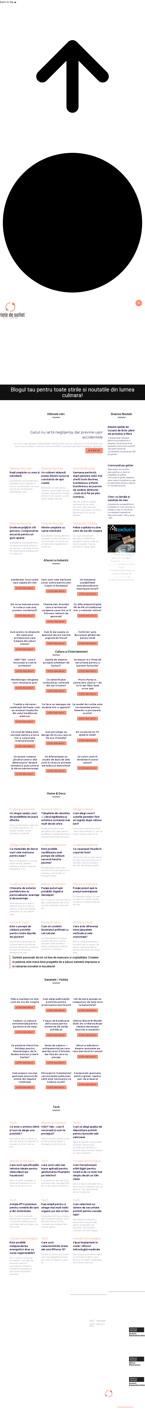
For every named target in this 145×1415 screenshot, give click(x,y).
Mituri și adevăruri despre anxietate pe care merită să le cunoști (87, 1048)
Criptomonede (120, 577)
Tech (13, 1122)
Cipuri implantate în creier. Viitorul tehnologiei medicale (86, 1246)
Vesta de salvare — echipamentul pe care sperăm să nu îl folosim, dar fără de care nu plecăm (56, 1051)
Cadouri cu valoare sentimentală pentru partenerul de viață (25, 1023)
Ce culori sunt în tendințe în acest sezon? (87, 759)
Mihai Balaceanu (134, 1363)
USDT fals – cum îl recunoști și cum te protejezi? (25, 662)
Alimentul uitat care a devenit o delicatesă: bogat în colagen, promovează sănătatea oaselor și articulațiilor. (72, 365)
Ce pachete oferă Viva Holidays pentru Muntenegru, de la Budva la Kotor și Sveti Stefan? (24, 1051)
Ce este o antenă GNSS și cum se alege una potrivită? (24, 1130)
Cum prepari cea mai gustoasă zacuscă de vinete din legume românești (25, 1077)
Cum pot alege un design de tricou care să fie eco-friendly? (56, 735)
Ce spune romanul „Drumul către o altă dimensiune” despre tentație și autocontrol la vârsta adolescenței (25, 762)
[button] (138, 302)
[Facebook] (92, 1331)
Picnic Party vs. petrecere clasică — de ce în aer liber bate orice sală (87, 684)
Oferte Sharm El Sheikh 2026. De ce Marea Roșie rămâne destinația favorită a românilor (88, 1025)
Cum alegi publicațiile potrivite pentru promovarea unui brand (56, 1002)
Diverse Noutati (72, 350)
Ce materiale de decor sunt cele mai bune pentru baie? (24, 852)
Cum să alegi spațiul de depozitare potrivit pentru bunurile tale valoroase (87, 1132)
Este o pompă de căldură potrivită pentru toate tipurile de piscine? (23, 931)
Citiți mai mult (24, 671)
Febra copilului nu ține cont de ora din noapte (24, 1000)
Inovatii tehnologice (87, 1161)
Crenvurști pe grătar (120, 465)
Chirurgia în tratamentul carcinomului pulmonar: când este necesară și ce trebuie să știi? (56, 1077)
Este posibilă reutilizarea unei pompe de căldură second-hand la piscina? (52, 855)
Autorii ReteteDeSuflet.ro (63, 380)
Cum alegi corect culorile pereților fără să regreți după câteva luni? (87, 818)
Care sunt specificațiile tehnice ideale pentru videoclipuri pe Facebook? (24, 1170)
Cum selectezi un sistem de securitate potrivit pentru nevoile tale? (87, 1209)
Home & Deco (51, 809)
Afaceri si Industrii (53, 884)
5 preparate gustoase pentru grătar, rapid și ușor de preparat (87, 1076)
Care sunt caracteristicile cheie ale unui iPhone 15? (54, 1246)
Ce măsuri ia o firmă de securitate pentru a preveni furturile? (88, 662)
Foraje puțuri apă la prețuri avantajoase (85, 889)
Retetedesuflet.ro (125, 1407)
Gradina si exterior (22, 809)
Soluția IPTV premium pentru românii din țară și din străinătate (24, 1208)
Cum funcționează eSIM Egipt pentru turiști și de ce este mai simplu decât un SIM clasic (87, 1171)
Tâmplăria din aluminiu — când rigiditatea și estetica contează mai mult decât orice (55, 818)
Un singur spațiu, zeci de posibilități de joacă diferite (24, 817)
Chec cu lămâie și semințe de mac (119, 498)
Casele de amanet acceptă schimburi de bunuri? (56, 662)
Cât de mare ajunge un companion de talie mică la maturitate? (87, 1002)
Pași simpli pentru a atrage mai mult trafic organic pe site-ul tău (54, 1208)
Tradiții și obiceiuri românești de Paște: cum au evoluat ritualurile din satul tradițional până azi (25, 710)
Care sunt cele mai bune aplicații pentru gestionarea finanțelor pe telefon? (55, 1170)
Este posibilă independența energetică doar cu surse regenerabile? (22, 1248)
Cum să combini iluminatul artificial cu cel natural (54, 930)
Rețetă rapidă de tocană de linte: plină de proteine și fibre (121, 430)
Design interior (83, 809)
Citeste (94, 450)
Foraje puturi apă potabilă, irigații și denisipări (52, 891)
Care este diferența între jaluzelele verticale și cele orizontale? (85, 931)
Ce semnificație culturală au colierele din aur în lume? (56, 682)
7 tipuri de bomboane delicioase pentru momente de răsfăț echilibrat (56, 1025)
